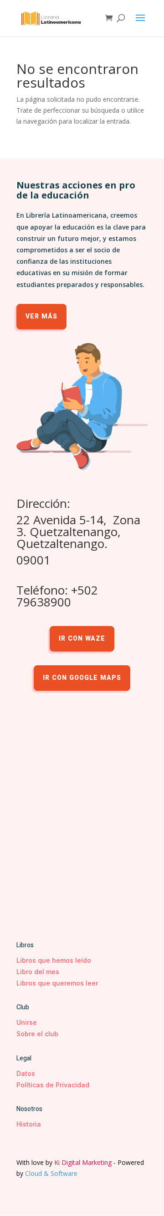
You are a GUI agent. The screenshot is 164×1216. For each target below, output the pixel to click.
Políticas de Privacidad (52, 1085)
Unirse (26, 1022)
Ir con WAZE (82, 638)
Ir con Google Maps (82, 678)
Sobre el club (37, 1034)
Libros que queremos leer (57, 983)
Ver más (41, 316)
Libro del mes (37, 972)
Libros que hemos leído (53, 960)
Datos (25, 1073)
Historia (28, 1124)
